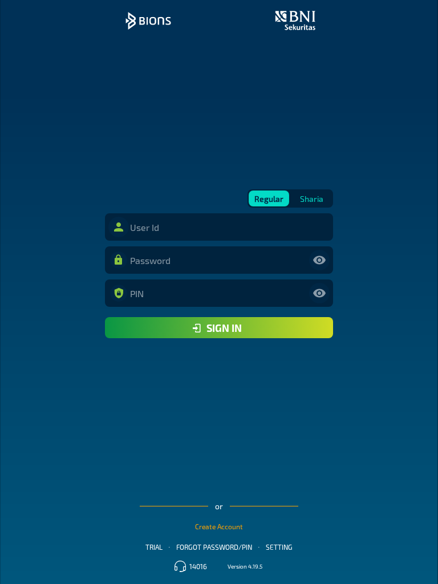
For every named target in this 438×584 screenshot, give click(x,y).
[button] (118, 227)
